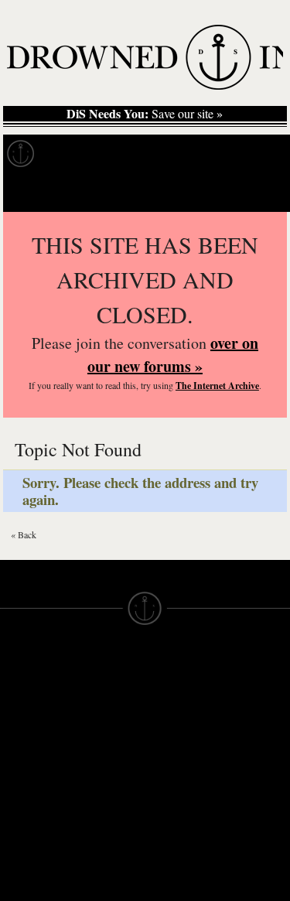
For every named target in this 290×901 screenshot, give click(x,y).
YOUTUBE (101, 838)
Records (77, 154)
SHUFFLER (103, 810)
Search (256, 192)
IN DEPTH (27, 748)
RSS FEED (102, 852)
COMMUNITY (36, 874)
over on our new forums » (172, 354)
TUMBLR (97, 824)
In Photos (226, 154)
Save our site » (145, 113)
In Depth (150, 154)
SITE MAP (27, 721)
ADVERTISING (184, 721)
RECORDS (29, 776)
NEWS (17, 735)
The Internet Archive (217, 385)
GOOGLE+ (102, 769)
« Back (23, 534)
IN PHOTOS (32, 762)
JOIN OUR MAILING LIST (101, 707)
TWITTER (98, 796)
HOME (18, 707)
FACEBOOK (105, 782)
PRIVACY (170, 707)
